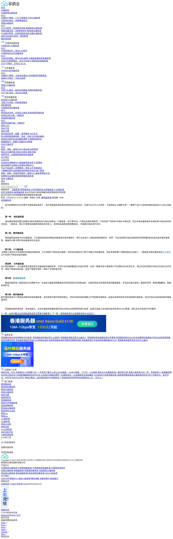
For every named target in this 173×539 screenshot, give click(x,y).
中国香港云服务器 (9, 468)
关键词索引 (45, 478)
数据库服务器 (19, 278)
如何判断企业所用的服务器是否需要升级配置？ (30, 313)
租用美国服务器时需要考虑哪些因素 (65, 340)
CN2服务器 (59, 190)
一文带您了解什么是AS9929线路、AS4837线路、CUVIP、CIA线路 (67, 372)
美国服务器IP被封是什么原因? (46, 337)
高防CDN (5, 126)
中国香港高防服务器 (41, 468)
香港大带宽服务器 (9, 403)
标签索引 (54, 478)
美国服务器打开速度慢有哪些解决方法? (99, 340)
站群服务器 (49, 190)
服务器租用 (6, 39)
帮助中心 (14, 478)
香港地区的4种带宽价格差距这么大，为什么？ (82, 378)
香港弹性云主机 (8, 411)
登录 (3, 179)
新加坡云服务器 (8, 408)
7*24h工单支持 (16, 484)
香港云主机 (6, 424)
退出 (3, 181)
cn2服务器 (5, 419)
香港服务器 (6, 384)
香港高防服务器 (8, 387)
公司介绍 (5, 478)
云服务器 (5, 10)
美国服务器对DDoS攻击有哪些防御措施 (134, 337)
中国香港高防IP (58, 468)
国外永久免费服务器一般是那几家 (113, 372)
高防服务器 (6, 105)
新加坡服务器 (7, 405)
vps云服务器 (6, 429)
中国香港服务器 (25, 468)
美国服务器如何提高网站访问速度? (16, 337)
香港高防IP (6, 397)
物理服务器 (19, 192)
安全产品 (5, 128)
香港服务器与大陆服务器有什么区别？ (77, 313)
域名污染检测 (24, 478)
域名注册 (5, 395)
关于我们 (5, 157)
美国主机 (5, 427)
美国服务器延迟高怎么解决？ (73, 337)
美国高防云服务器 (47, 470)
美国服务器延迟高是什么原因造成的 (32, 340)
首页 (3, 7)
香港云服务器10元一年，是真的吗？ (145, 372)
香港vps (4, 413)
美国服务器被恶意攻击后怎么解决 (132, 340)
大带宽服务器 (37, 190)
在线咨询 (5, 484)
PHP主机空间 (7, 432)
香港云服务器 (7, 389)
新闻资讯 (10, 192)
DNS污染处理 (51, 473)
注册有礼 (10, 179)
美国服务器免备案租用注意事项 (101, 337)
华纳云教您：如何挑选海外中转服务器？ (43, 378)
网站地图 (35, 478)
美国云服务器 (7, 392)
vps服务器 (5, 421)
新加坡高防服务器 (36, 473)
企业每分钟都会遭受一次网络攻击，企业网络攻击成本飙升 (67, 375)
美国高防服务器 (31, 470)
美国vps (4, 416)
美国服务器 (6, 200)
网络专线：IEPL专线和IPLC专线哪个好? (19, 372)
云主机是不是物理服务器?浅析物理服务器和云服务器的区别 (121, 375)
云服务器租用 (7, 435)
